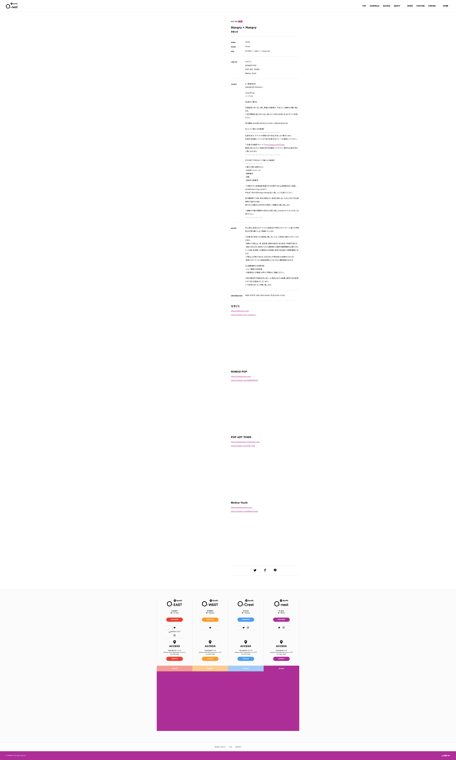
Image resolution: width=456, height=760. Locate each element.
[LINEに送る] (275, 570)
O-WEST (210, 668)
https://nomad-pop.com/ (241, 376)
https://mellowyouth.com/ (241, 507)
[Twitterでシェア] (255, 570)
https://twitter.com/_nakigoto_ (243, 315)
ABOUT (397, 6)
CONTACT (174, 658)
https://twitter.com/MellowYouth (244, 511)
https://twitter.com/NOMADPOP (244, 380)
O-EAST (175, 668)
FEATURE (420, 6)
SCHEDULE (374, 6)
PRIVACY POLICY (220, 747)
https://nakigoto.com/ (240, 311)
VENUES (432, 6)
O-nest (281, 668)
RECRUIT (238, 747)
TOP (364, 6)
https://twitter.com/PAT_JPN (243, 446)
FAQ (230, 747)
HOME (445, 6)
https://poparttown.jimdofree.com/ (245, 442)
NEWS (410, 6)
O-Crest (246, 668)
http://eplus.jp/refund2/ (275, 145)
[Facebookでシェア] (265, 570)
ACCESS (386, 6)
